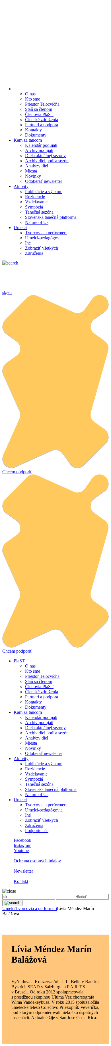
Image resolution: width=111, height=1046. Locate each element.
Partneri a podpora (41, 124)
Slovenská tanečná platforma (51, 217)
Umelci (20, 227)
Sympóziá (34, 207)
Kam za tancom (28, 140)
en (9, 292)
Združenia (34, 253)
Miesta (31, 171)
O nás (30, 93)
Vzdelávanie (36, 201)
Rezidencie (35, 196)
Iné (28, 243)
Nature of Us (36, 222)
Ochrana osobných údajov (37, 860)
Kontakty (33, 129)
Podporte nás (36, 830)
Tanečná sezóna (39, 212)
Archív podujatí (39, 150)
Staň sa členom (38, 109)
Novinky (33, 176)
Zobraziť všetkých (41, 248)
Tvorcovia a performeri (46, 232)
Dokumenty (35, 135)
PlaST (19, 660)
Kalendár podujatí (41, 145)
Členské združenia (41, 119)
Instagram (22, 845)
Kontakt (21, 881)
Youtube (21, 850)
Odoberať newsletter (43, 181)
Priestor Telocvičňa (42, 104)
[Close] (9, 891)
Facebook (22, 840)
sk (4, 292)
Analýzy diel (36, 165)
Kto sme (32, 99)
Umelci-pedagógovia (44, 237)
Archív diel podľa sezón (47, 160)
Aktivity (21, 186)
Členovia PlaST (39, 114)
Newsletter (23, 871)
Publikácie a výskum (43, 191)
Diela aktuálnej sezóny (45, 155)
